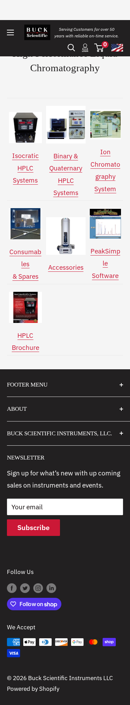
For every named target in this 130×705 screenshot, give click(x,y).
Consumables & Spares (25, 264)
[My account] (85, 48)
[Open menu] (10, 32)
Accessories (66, 267)
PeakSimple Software (105, 263)
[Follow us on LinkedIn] (51, 587)
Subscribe (33, 527)
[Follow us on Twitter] (25, 587)
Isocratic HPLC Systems (25, 167)
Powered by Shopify (33, 689)
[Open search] (71, 48)
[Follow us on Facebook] (12, 587)
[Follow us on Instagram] (38, 587)
